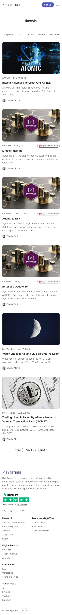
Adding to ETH (11, 218)
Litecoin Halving (12, 150)
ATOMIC (6, 78)
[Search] (38, 4)
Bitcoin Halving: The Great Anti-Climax (26, 82)
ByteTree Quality (10, 526)
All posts (8, 34)
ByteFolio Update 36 (15, 286)
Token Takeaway (10, 553)
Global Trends (38, 522)
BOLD (5, 538)
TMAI (19, 34)
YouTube (6, 596)
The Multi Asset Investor (13, 522)
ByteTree (14, 610)
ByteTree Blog (8, 349)
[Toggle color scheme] (25, 610)
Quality (30, 34)
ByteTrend (37, 526)
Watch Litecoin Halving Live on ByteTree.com (30, 353)
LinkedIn (6, 592)
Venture (41, 34)
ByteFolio (6, 145)
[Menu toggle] (57, 4)
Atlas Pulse (7, 534)
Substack (6, 600)
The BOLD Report (40, 530)
